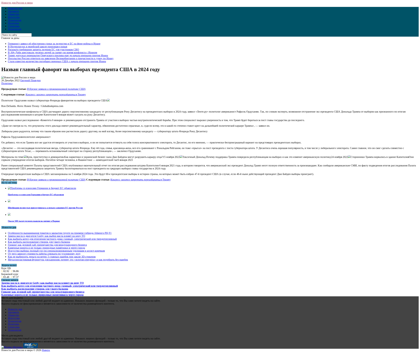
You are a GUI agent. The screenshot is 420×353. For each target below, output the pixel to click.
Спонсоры (14, 26)
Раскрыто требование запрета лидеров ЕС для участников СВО (43, 49)
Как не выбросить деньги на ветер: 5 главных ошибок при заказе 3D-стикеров (52, 256)
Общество (13, 14)
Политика (13, 23)
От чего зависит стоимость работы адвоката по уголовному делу (44, 253)
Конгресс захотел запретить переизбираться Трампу (56, 94)
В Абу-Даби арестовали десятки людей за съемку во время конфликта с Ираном (52, 52)
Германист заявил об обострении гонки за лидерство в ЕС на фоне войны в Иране (54, 43)
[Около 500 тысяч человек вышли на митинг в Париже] (9, 214)
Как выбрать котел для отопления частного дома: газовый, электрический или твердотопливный (62, 239)
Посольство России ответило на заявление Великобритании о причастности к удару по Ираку (61, 58)
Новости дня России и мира (17, 2)
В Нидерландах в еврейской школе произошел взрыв (37, 46)
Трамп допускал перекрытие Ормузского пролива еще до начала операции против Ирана (58, 55)
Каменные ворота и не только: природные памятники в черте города (46, 247)
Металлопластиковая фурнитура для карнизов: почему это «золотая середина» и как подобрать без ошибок (68, 259)
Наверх (46, 350)
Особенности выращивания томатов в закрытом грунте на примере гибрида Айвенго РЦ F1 (60, 233)
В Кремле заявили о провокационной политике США (56, 89)
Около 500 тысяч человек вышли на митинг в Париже (34, 221)
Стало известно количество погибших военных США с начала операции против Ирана (57, 61)
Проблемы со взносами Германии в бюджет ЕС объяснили (36, 194)
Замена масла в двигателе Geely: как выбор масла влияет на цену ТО (46, 236)
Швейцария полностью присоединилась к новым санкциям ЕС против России (45, 207)
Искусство (14, 17)
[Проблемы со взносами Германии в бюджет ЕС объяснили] (42, 188)
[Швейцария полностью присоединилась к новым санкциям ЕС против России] (9, 201)
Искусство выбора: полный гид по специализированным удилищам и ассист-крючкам (56, 250)
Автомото (13, 11)
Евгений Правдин (30, 80)
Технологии (14, 20)
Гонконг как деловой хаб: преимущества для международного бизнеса (47, 244)
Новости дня (15, 8)
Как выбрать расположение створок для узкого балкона (39, 241)
